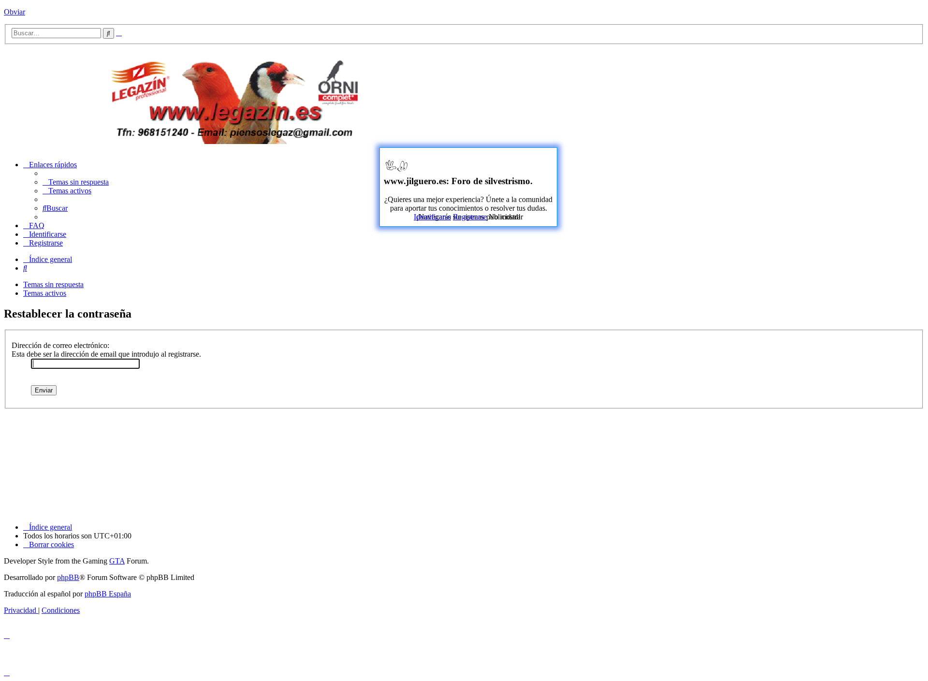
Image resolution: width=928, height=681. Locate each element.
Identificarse (432, 217)
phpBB (68, 577)
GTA (117, 561)
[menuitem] (76, 182)
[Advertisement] (694, 98)
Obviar (14, 12)
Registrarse (470, 217)
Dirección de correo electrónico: (60, 345)
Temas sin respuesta (53, 284)
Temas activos (44, 293)
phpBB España (108, 594)
